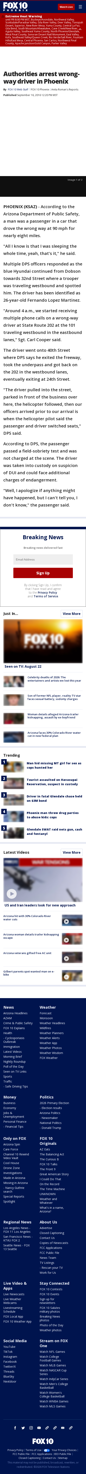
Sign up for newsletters (47, 1301)
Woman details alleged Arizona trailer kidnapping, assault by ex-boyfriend (53, 715)
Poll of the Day (13, 1066)
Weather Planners (52, 1033)
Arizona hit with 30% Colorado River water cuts (27, 917)
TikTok (8, 1352)
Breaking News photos (50, 1318)
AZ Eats (45, 1149)
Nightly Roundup (14, 1061)
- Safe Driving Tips (15, 1086)
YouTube (9, 1347)
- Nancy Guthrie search (13, 1189)
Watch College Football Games (50, 1358)
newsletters (70, 1428)
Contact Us (47, 1238)
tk (47, 1428)
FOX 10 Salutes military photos (50, 1309)
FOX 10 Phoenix (40, 89)
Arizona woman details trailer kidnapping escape (31, 936)
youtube (39, 1428)
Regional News (17, 1222)
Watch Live (66, 7)
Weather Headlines (52, 1023)
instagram (31, 1428)
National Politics (51, 1123)
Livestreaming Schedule (12, 1309)
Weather (48, 1007)
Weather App (48, 1043)
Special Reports (13, 1196)
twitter (23, 1428)
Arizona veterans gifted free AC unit (27, 953)
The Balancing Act (52, 1154)
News (8, 1007)
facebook (15, 1428)
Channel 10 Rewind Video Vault (16, 1156)
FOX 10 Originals (48, 1141)
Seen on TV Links (15, 1071)
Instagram (10, 1357)
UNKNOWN (48, 1194)
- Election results (51, 1108)
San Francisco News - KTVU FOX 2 (18, 1238)
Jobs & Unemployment (13, 1115)
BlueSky (8, 1376)
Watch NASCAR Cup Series (53, 1372)
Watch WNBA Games (54, 1401)
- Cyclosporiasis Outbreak (13, 1040)
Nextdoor (9, 1381)
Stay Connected (54, 1283)
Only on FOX (14, 1138)
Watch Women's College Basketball (52, 1394)
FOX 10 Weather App (17, 1321)
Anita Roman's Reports (64, 89)
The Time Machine (52, 1189)
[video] (43, 880)
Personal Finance (15, 1122)
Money (9, 1097)
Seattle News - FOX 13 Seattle (16, 1247)
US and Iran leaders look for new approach (40, 905)
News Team (48, 1258)
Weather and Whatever (48, 1201)
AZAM (7, 1018)
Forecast (46, 1013)
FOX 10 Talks (48, 1164)
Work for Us (48, 1273)
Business (9, 1103)
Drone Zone (11, 1168)
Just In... (10, 613)
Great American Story (54, 1174)
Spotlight (9, 1201)
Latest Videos (16, 852)
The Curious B (49, 1159)
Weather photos (51, 1330)
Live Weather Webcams (12, 1301)
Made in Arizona (14, 1178)
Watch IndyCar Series (54, 1379)
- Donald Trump (50, 1128)
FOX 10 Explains (14, 1028)
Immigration (11, 1047)
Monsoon (46, 1018)
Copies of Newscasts (54, 1243)
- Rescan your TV (51, 1268)
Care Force (10, 1149)
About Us (48, 1222)
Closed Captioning (52, 1233)
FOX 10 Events (49, 1294)
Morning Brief (12, 1057)
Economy (9, 1108)
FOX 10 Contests (51, 1289)
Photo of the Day (51, 1325)
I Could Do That (50, 1179)
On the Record (49, 1184)
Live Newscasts (13, 1294)
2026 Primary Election (54, 1103)
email (62, 1428)
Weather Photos (51, 1048)
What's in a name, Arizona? (52, 1209)
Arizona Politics (50, 1113)
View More (72, 613)
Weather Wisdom (51, 1053)
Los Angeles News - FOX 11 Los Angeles (16, 1230)
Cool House (11, 1163)
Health (7, 1033)
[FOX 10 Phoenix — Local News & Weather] (15, 7)
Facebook (10, 1362)
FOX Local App (13, 1316)
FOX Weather (49, 1058)
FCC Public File (49, 1253)
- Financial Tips (13, 1126)
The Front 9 (48, 1169)
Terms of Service (46, 596)
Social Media (15, 1340)
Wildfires (45, 1028)
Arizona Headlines (15, 1013)
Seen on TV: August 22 (23, 666)
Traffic (7, 1081)
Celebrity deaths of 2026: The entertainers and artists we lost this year (54, 678)
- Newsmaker (49, 1118)
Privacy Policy (47, 592)
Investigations (12, 1173)
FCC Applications (51, 1248)
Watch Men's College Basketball (54, 1386)
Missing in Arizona (15, 1183)
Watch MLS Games (53, 1406)
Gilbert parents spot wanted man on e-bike (28, 973)
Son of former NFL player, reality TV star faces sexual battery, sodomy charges (54, 697)
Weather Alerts (50, 1038)
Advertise (46, 1228)
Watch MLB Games (53, 1365)
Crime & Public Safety (18, 1023)
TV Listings (47, 1263)
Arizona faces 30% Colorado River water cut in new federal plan (54, 734)
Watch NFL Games (52, 1352)
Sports (7, 1076)
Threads (8, 1371)
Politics (46, 1097)
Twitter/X (9, 1366)
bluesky (55, 1428)
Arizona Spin (11, 1144)
